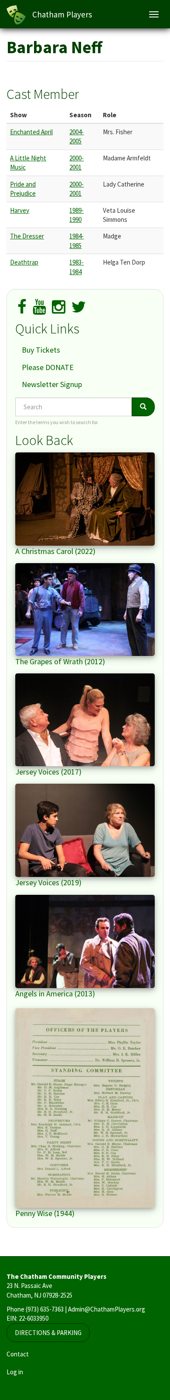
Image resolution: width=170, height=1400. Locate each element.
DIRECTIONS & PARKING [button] (48, 1333)
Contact (18, 1354)
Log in (15, 1372)
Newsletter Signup (52, 384)
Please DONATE (48, 367)
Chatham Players (62, 14)
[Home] (16, 14)
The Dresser (27, 236)
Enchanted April (31, 132)
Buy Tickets (41, 350)
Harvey (19, 210)
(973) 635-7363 (45, 1309)
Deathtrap (24, 262)
